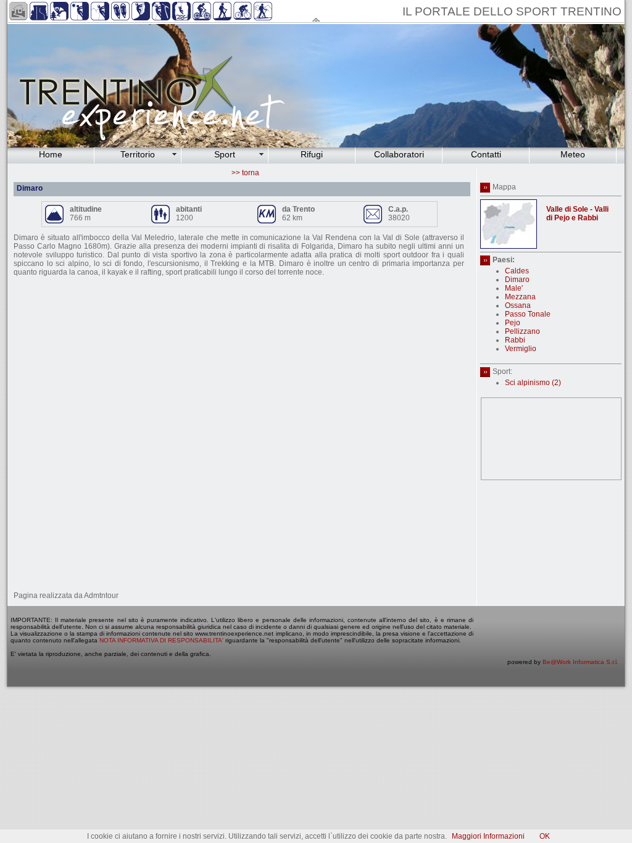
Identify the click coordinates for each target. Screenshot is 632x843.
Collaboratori (399, 154)
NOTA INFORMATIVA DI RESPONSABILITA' (161, 640)
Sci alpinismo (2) (533, 382)
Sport (224, 154)
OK (544, 836)
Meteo (572, 154)
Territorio (137, 154)
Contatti (486, 154)
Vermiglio (520, 348)
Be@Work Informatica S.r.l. (580, 661)
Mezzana (520, 297)
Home (50, 154)
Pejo (512, 322)
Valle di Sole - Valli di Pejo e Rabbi (577, 213)
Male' (514, 288)
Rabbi (515, 340)
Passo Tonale (528, 314)
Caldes (517, 271)
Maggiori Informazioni (488, 836)
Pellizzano (522, 331)
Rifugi (312, 154)
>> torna (245, 172)
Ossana (518, 305)
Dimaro (517, 279)
